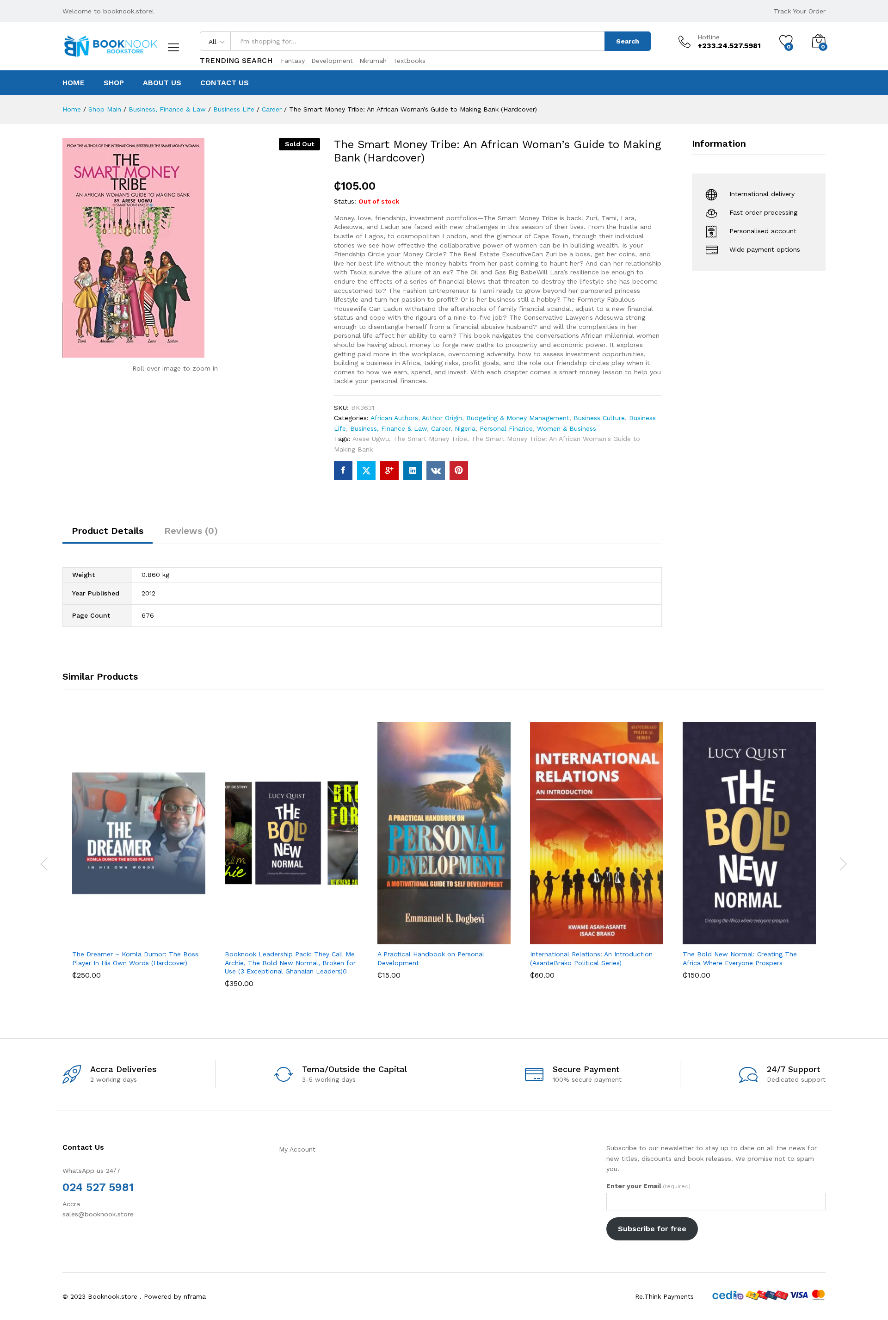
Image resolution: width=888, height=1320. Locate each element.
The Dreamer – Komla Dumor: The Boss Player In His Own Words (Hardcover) (135, 958)
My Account (297, 1149)
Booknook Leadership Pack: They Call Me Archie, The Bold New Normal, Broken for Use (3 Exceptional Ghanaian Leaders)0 (290, 962)
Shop (114, 83)
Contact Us (224, 83)
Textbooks (409, 60)
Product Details (107, 530)
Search (627, 41)
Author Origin (442, 417)
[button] (104, 934)
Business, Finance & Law (388, 428)
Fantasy (293, 60)
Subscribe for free (652, 1228)
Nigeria (465, 428)
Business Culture (599, 417)
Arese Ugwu (370, 438)
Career (440, 428)
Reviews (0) (191, 530)
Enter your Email (648, 1186)
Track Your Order (800, 11)
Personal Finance (506, 428)
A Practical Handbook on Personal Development (430, 958)
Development (332, 60)
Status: (345, 201)
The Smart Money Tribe (430, 438)
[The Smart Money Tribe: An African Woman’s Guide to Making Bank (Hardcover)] (343, 470)
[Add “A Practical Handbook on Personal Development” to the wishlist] (452, 934)
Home (73, 83)
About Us (162, 83)
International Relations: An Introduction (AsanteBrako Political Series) (591, 958)
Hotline (708, 37)
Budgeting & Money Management (517, 417)
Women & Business (566, 428)
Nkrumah (373, 60)
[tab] (107, 535)
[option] (138, 857)
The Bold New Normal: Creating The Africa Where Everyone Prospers (740, 958)
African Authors (394, 417)
